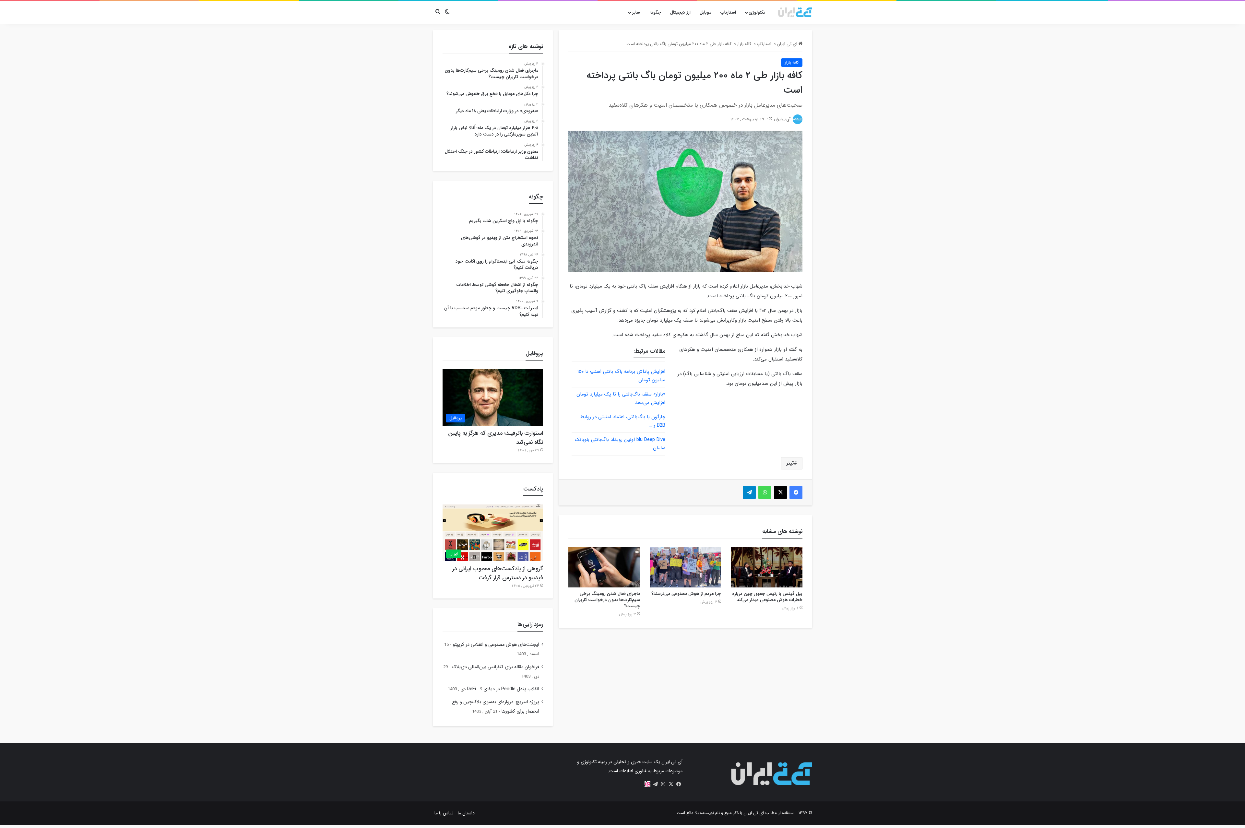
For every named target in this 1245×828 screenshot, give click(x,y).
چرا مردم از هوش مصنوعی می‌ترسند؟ (686, 593)
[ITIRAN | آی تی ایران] (795, 12)
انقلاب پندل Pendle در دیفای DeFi (503, 689)
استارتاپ (728, 12)
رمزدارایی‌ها (530, 624)
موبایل (705, 12)
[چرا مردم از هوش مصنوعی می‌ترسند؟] (685, 567)
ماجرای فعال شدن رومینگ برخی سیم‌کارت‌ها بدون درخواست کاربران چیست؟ (607, 599)
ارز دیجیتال (680, 12)
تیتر (790, 463)
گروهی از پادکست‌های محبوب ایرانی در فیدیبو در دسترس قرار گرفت (497, 573)
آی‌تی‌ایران (782, 119)
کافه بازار (744, 44)
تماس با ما (443, 813)
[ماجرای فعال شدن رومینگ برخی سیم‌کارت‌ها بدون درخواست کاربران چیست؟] (604, 567)
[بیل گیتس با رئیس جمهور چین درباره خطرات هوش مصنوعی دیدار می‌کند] (766, 567)
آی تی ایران (788, 44)
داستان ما (466, 813)
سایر (636, 12)
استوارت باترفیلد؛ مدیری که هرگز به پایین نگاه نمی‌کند (495, 438)
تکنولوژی (757, 12)
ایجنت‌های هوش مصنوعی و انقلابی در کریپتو (496, 644)
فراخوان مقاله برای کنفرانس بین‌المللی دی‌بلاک (495, 667)
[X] (671, 784)
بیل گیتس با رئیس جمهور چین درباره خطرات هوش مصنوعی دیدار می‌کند (767, 596)
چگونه (655, 12)
